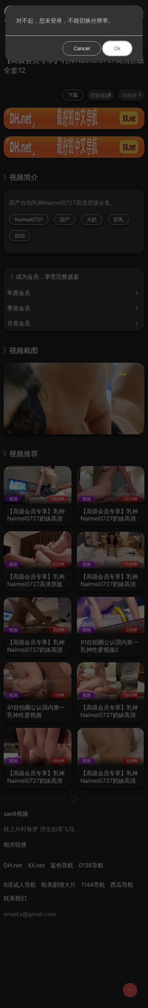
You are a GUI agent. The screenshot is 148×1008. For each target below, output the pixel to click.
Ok (117, 48)
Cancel (82, 48)
